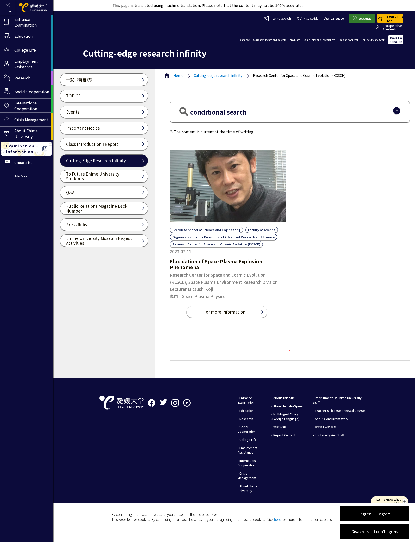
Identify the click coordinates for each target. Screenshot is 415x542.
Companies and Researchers (319, 39)
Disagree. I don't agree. (374, 531)
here (277, 519)
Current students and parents (269, 39)
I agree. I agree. (374, 514)
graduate (295, 39)
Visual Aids (311, 18)
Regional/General (348, 39)
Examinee (244, 39)
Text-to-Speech (281, 18)
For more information (224, 312)
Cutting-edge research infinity (218, 75)
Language (337, 18)
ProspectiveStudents (392, 27)
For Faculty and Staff (372, 39)
